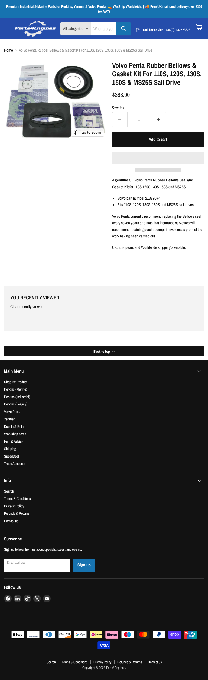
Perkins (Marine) (15, 389)
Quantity (118, 107)
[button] (158, 158)
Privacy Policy (14, 506)
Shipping (10, 448)
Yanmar (9, 418)
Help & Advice (13, 441)
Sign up (84, 565)
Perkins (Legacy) (15, 404)
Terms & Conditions (17, 498)
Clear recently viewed (26, 306)
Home (8, 50)
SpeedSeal (11, 456)
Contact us (11, 520)
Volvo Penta (12, 411)
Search (9, 491)
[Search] (123, 28)
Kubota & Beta (14, 426)
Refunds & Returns (17, 513)
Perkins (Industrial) (17, 396)
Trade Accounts (14, 463)
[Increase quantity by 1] (158, 119)
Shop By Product (15, 381)
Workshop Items (15, 433)
